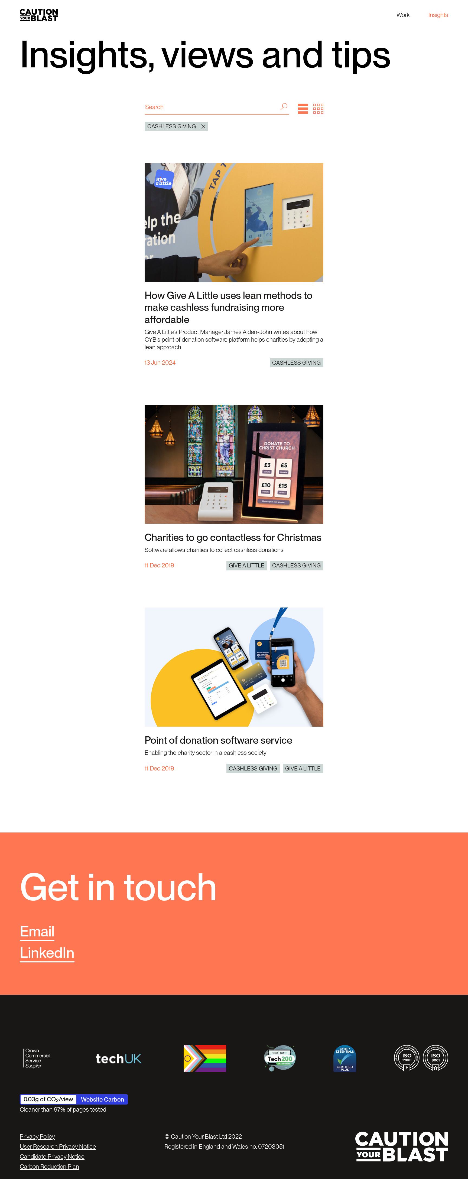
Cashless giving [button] (171, 126)
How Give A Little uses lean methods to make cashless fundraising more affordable (229, 307)
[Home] (39, 15)
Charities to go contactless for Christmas (233, 537)
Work (403, 14)
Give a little (246, 565)
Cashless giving (296, 362)
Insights (438, 14)
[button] (303, 109)
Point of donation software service (218, 740)
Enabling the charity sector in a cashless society (205, 752)
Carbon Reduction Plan (49, 1166)
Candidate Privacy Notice (52, 1156)
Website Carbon (102, 1099)
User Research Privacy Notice (58, 1146)
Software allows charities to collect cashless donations (214, 549)
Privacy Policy (37, 1136)
